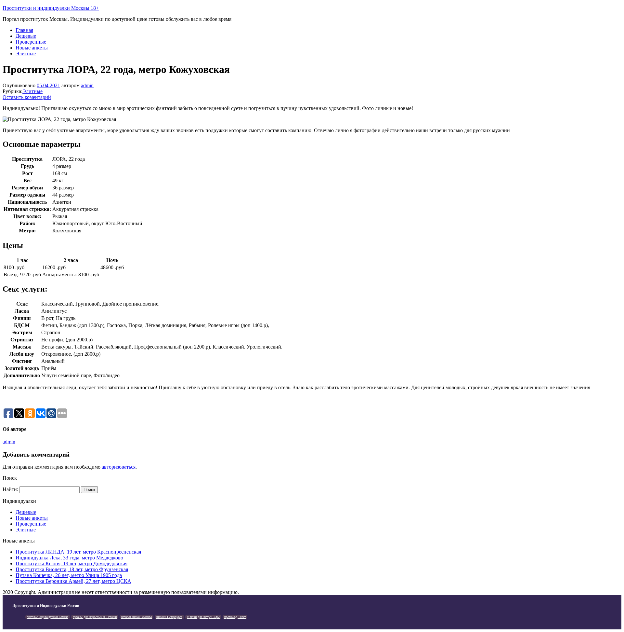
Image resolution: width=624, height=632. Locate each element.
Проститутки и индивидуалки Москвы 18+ (51, 8)
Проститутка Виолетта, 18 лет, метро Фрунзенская (72, 569)
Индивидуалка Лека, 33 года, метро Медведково (69, 557)
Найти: (10, 489)
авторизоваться (119, 467)
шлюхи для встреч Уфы (203, 617)
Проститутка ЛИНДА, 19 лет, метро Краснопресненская (78, 552)
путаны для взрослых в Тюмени (95, 617)
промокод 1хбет (235, 617)
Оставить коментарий (27, 97)
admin (87, 85)
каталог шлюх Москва (136, 617)
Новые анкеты (32, 47)
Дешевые (26, 36)
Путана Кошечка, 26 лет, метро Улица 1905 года (69, 575)
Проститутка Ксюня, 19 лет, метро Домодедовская (71, 563)
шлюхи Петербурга (169, 617)
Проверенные (31, 42)
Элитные (26, 53)
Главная (24, 30)
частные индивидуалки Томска (47, 617)
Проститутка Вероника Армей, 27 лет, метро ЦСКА (73, 581)
